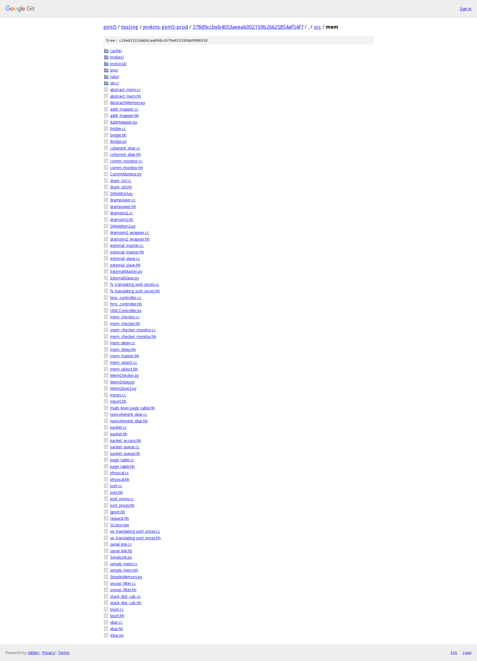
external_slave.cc (125, 258)
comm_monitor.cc (126, 161)
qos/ (114, 70)
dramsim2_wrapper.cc (129, 232)
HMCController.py (126, 310)
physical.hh (119, 479)
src (317, 26)
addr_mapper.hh (124, 115)
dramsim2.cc (121, 212)
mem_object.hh (124, 369)
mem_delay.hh (123, 349)
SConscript (119, 524)
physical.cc (119, 472)
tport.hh (117, 615)
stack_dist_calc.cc (125, 596)
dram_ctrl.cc (120, 180)
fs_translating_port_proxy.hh (135, 291)
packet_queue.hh (125, 453)
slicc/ (114, 83)
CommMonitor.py (126, 174)
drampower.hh (123, 206)
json (467, 652)
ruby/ (114, 76)
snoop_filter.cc (123, 583)
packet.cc (118, 427)
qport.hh (117, 512)
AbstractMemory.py (127, 102)
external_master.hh (127, 252)
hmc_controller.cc (125, 297)
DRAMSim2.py (123, 226)
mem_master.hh (124, 355)
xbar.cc (116, 622)
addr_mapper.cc (124, 109)
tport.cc (117, 609)
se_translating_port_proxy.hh (135, 537)
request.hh (119, 518)
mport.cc (118, 395)
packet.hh (118, 433)
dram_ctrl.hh (121, 187)
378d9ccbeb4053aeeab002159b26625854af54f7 (248, 26)
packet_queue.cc (124, 446)
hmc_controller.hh (126, 303)
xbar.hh (116, 628)
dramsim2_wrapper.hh (130, 239)
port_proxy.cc (122, 498)
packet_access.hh (125, 440)
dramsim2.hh (121, 219)
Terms (64, 652)
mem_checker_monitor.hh (133, 336)
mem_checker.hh (125, 323)
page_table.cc (122, 459)
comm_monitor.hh (126, 167)
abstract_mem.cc (125, 89)
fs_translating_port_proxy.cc (134, 284)
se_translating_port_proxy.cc (135, 531)
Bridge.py (118, 141)
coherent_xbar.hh (125, 154)
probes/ (117, 57)
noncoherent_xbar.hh (129, 420)
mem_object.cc (123, 362)
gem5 (109, 26)
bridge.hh (118, 135)
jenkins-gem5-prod (165, 26)
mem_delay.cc (122, 342)
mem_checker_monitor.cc (133, 329)
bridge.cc (118, 128)
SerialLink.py (121, 557)
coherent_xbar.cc (125, 148)
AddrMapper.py (123, 122)
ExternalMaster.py (126, 271)
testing (129, 26)
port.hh (116, 492)
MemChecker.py (124, 375)
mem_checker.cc (125, 316)
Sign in (465, 8)
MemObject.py (123, 388)
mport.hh (118, 401)
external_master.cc (127, 245)
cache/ (116, 50)
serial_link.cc (121, 544)
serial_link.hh (121, 550)
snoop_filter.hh (123, 589)
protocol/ (118, 63)
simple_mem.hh (124, 570)
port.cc (116, 485)
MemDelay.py (122, 382)
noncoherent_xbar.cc (128, 414)
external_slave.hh (125, 265)
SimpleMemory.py (126, 576)
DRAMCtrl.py (121, 193)
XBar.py (117, 635)
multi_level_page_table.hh (132, 408)
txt (454, 652)
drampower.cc (123, 199)
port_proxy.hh (122, 505)
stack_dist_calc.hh (125, 602)
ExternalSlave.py (124, 278)
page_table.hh (122, 466)
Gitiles (33, 652)
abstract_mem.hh (125, 96)
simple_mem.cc (123, 563)
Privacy (48, 652)
